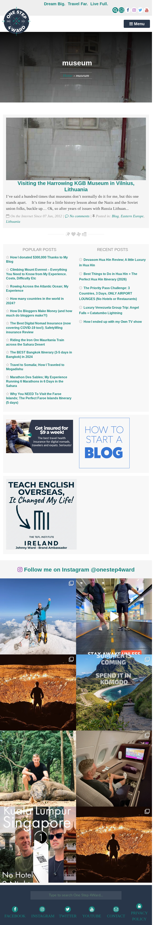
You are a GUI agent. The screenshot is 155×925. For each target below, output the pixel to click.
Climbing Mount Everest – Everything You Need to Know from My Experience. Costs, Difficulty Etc (36, 274)
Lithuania (13, 221)
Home (67, 75)
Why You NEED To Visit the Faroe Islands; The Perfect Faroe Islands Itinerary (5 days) (38, 398)
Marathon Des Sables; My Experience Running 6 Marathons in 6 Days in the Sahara (36, 381)
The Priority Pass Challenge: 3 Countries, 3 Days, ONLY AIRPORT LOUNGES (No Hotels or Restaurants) (108, 293)
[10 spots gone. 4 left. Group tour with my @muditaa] (114, 692)
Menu (139, 24)
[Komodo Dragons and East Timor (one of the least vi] (38, 769)
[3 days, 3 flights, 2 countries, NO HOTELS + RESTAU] (114, 769)
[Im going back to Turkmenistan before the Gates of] (38, 692)
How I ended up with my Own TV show (113, 321)
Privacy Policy (139, 916)
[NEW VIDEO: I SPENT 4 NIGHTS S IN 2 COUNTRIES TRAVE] (114, 616)
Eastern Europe (132, 216)
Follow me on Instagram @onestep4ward (78, 569)
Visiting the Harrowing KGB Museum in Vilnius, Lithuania (76, 186)
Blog (115, 216)
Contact (116, 916)
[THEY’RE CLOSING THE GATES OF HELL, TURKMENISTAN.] (114, 845)
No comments (79, 216)
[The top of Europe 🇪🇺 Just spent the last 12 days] (38, 616)
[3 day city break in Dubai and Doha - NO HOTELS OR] (38, 845)
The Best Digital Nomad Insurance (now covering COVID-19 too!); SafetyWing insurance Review (38, 328)
